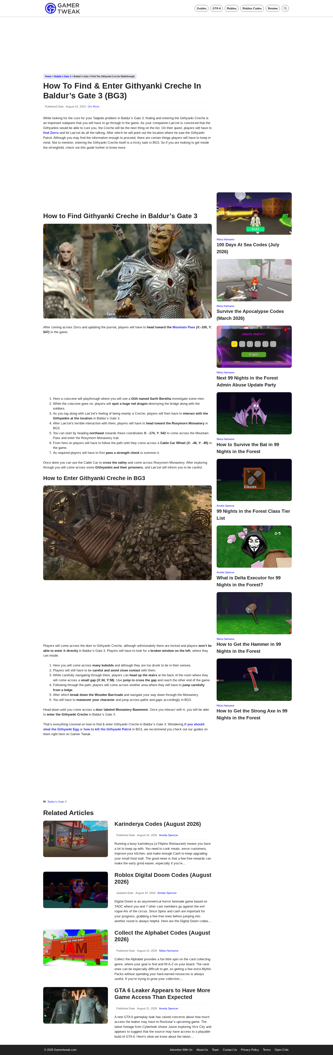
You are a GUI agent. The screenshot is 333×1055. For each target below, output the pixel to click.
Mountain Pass (183, 327)
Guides (201, 8)
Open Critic (282, 1049)
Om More (93, 106)
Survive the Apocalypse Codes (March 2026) (250, 315)
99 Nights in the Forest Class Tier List (253, 515)
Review (273, 8)
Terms (267, 1049)
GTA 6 (217, 8)
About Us (202, 1049)
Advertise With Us (181, 1049)
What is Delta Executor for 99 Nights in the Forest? (249, 581)
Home (48, 76)
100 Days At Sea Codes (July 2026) (248, 248)
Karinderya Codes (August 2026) (157, 824)
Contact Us (230, 1049)
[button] (285, 8)
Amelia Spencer (168, 835)
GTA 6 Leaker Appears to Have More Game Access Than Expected (162, 993)
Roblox (231, 8)
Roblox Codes (252, 8)
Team (215, 1049)
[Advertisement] (166, 44)
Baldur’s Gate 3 (62, 76)
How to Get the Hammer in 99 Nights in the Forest (249, 648)
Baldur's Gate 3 (57, 801)
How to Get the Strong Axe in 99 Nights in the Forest (252, 714)
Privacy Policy (250, 1049)
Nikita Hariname (168, 950)
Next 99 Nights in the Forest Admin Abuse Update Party (247, 381)
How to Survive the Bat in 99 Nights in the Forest (248, 448)
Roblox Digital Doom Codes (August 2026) (162, 878)
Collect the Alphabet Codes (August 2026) (162, 936)
